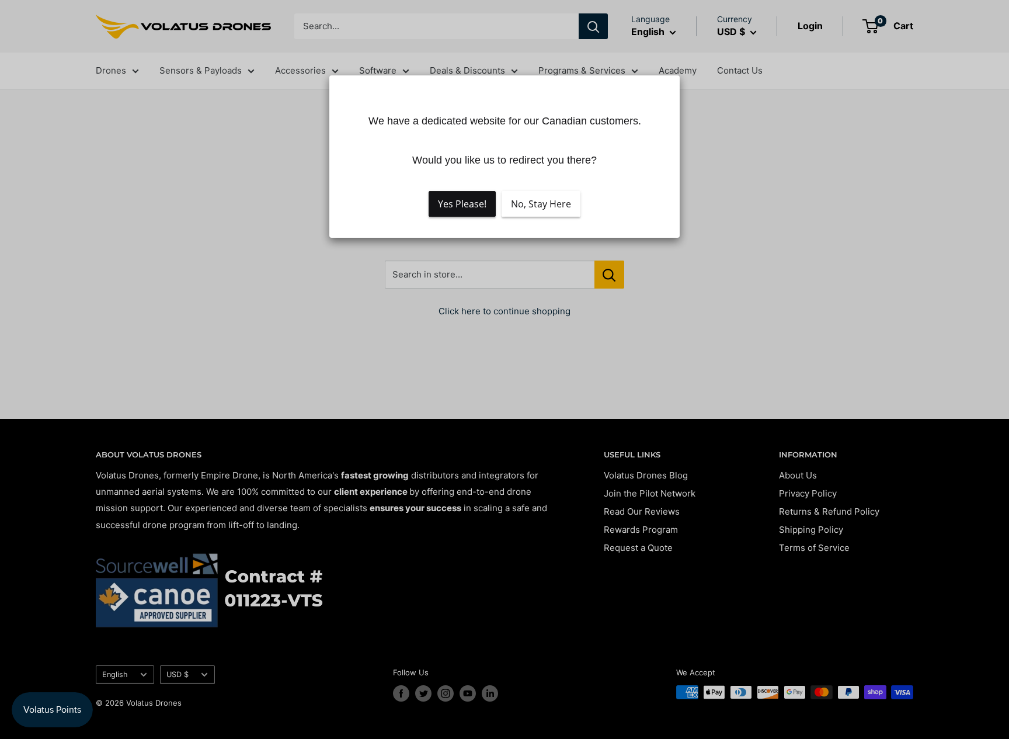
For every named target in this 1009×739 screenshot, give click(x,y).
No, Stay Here (541, 204)
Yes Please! (462, 204)
